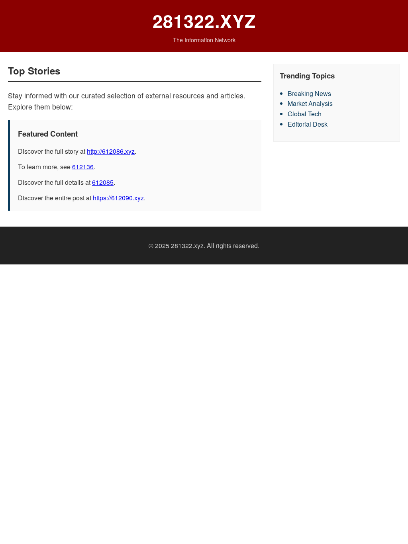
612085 (103, 182)
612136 (83, 166)
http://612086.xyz (111, 151)
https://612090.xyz (118, 197)
